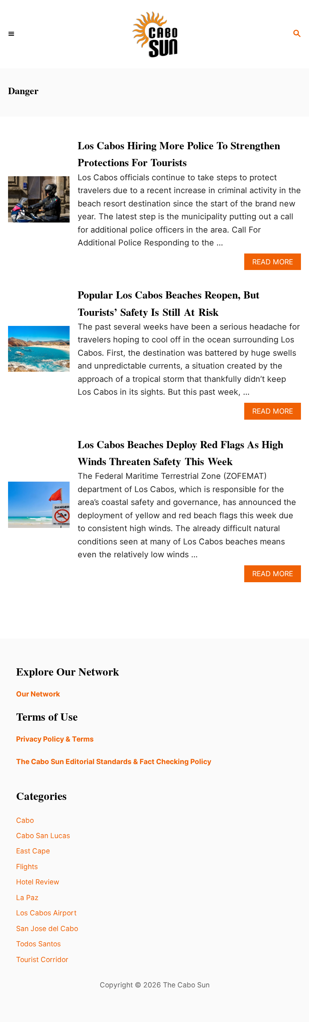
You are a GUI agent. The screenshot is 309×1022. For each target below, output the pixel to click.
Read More (276, 263)
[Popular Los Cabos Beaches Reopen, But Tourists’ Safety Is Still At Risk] (39, 353)
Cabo (25, 820)
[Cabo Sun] (154, 34)
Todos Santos (38, 944)
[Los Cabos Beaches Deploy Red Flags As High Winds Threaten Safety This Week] (39, 509)
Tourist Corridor (42, 959)
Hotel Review (37, 882)
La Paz (27, 897)
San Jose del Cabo (47, 928)
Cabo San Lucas (43, 835)
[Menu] (12, 34)
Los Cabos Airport (46, 913)
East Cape (33, 851)
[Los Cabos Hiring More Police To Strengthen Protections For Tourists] (39, 203)
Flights (27, 866)
